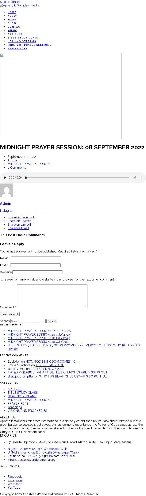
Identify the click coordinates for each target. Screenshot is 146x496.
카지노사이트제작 (20, 372)
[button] (21, 217)
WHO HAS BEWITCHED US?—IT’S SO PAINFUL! (73, 376)
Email (5, 265)
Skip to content (10, 2)
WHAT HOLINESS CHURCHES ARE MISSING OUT (72, 372)
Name (5, 258)
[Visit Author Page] (6, 196)
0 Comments (17, 167)
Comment (8, 307)
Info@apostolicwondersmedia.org (31, 460)
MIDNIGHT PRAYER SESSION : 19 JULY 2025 (39, 334)
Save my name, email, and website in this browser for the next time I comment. (60, 279)
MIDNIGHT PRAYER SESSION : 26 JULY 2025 (39, 331)
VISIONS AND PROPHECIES (27, 411)
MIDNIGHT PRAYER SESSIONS (30, 164)
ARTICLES (15, 389)
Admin (12, 160)
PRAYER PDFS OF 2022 (47, 369)
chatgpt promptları (21, 376)
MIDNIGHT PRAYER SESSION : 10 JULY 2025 (39, 342)
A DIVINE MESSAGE (50, 365)
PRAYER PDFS (18, 403)
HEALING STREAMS (22, 396)
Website (6, 272)
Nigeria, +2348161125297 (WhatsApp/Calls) (38, 449)
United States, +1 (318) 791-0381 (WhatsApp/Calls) (43, 452)
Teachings (15, 407)
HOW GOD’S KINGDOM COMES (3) (50, 361)
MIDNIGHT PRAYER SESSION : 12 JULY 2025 (39, 338)
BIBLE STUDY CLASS (23, 392)
